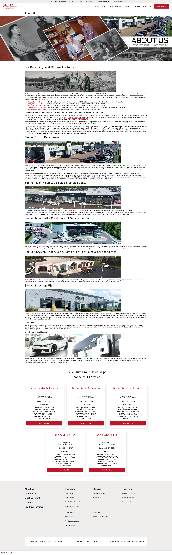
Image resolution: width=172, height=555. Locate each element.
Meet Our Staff (32, 498)
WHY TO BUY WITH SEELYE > (78, 119)
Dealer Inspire (140, 541)
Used (103, 6)
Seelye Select (29, 313)
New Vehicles (69, 493)
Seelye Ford (141, 165)
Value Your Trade (128, 502)
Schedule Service (99, 493)
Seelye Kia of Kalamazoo (36, 104)
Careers (29, 502)
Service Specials (70, 525)
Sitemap (49, 541)
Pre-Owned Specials (72, 521)
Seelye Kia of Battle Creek (37, 105)
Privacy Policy (33, 541)
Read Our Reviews (34, 507)
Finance (126, 6)
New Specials (69, 517)
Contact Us (161, 6)
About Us (146, 6)
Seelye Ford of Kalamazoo (37, 102)
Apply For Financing (129, 493)
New (96, 6)
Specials (136, 6)
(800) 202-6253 (88, 1)
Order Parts (97, 498)
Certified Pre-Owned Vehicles (75, 502)
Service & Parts (114, 6)
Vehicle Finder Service (100, 517)
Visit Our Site (44, 423)
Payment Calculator (128, 498)
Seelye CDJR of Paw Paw (37, 107)
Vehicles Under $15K (72, 506)
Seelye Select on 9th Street (37, 109)
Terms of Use (58, 541)
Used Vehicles (70, 498)
